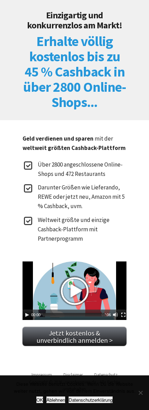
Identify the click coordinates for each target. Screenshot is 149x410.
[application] (74, 290)
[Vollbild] (123, 315)
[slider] (74, 315)
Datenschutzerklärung (91, 399)
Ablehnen (55, 399)
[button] (74, 291)
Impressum (42, 375)
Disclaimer (73, 375)
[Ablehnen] (140, 392)
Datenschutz (105, 375)
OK (39, 399)
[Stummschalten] (115, 315)
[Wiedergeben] (27, 315)
